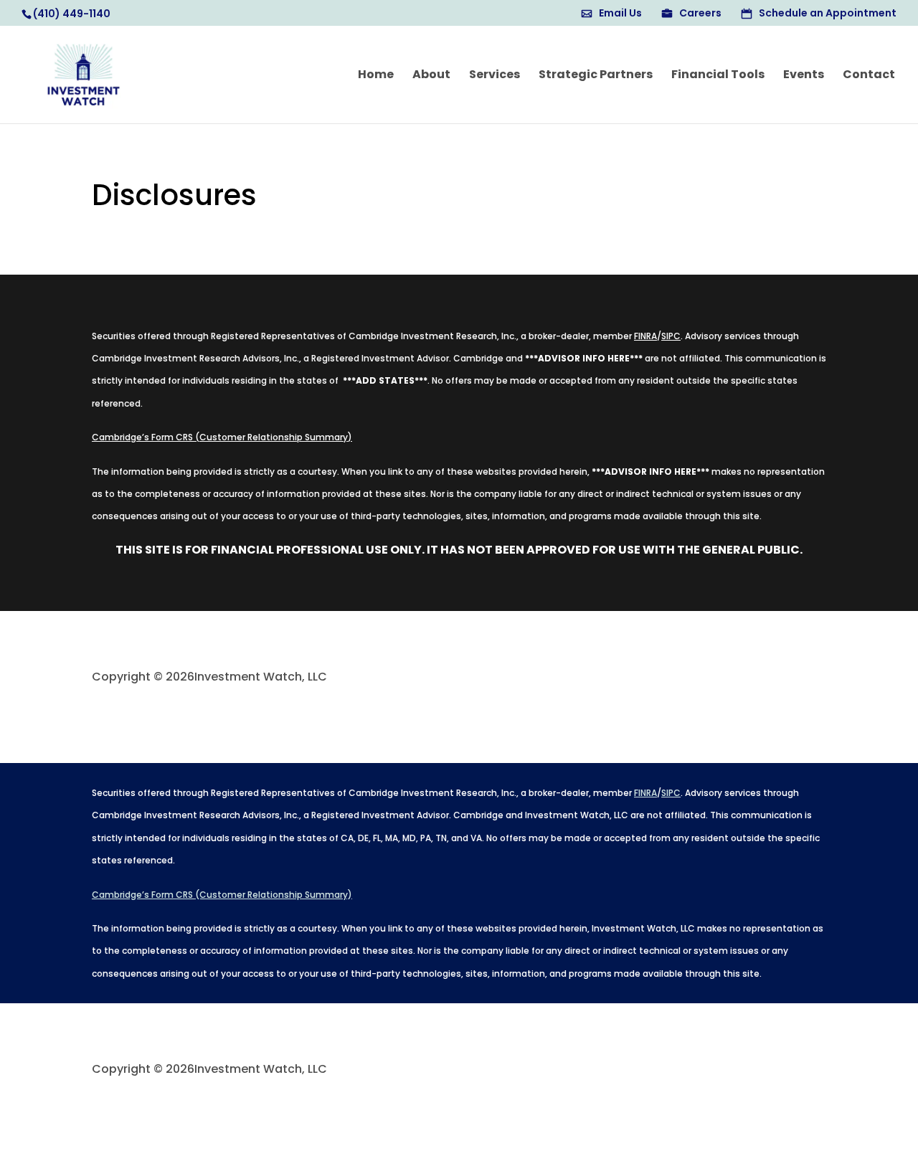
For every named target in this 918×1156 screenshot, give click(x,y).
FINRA (645, 336)
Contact (869, 76)
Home (376, 76)
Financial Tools (718, 76)
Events (803, 76)
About (431, 76)
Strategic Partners (596, 76)
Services (494, 76)
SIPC (671, 336)
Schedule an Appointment (827, 14)
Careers (700, 14)
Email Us (620, 14)
